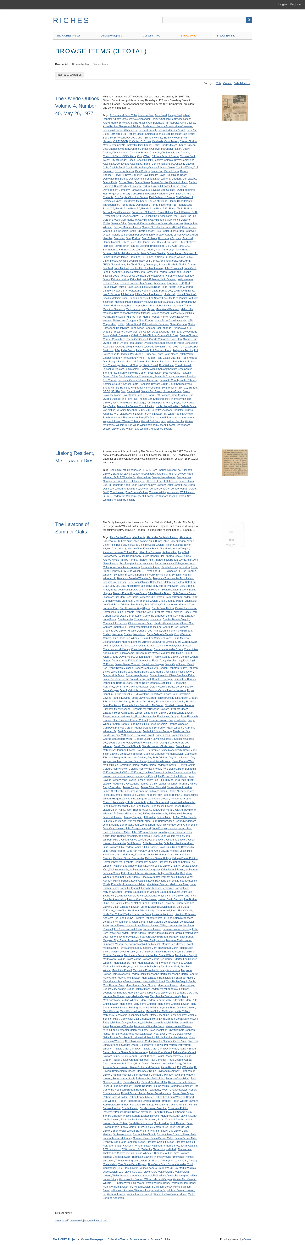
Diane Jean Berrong (137, 675)
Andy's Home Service (115, 122)
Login (282, 4)
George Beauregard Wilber (118, 738)
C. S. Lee (145, 141)
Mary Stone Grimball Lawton (179, 1007)
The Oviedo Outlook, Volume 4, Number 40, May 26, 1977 (78, 106)
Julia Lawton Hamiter (130, 847)
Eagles (193, 182)
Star (123, 391)
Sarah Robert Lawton (141, 1123)
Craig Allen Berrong (171, 660)
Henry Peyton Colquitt (125, 768)
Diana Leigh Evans (113, 675)
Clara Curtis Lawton (162, 641)
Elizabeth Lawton (140, 186)
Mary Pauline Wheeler (126, 1000)
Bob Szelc (188, 133)
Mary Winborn (111, 1011)
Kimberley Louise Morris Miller (128, 884)
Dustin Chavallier (123, 694)
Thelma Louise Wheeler (139, 1153)
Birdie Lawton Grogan (160, 597)
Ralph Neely (170, 354)
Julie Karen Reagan (114, 850)
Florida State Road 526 (154, 208)
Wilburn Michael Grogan (158, 1179)
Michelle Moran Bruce (154, 1022)
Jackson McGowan (113, 783)
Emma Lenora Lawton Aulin (118, 716)
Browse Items (188, 35)
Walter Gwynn (165, 1171)
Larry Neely (127, 290)
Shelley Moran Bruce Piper (159, 1127)
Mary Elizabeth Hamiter (155, 977)
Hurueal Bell (137, 245)
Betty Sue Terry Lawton (165, 585)
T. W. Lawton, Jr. (112, 1149)
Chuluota (155, 152)
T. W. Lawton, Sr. (131, 1149)
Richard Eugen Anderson (117, 1086)
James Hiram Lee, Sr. (133, 257)
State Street (133, 391)
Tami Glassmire (179, 395)
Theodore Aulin (162, 1153)
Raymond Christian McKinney (156, 1074)
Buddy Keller (151, 604)
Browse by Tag (80, 64)
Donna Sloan (142, 182)
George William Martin (146, 742)
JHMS (106, 264)
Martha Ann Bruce (134, 955)
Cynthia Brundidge (136, 167)
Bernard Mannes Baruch (171, 130)
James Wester (177, 257)
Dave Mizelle (150, 175)
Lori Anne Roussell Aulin (128, 929)
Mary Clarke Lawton (129, 977)
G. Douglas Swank (143, 735)
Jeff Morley (152, 260)
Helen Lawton (140, 765)
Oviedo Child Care (167, 335)
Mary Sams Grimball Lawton (173, 1003)
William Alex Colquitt (184, 1179)
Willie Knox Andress (122, 1190)
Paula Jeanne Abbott (179, 1059)
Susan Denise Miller (161, 1138)
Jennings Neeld (168, 260)
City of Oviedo (118, 160)
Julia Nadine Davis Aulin (180, 847)
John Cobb (190, 268)
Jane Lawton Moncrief (182, 802)
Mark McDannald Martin (164, 947)
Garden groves (111, 219)
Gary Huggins (158, 219)
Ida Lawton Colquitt (123, 776)
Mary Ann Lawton (170, 970)
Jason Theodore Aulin (137, 809)
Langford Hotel (111, 290)
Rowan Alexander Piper (145, 1112)
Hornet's (107, 245)
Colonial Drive (172, 160)
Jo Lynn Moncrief (112, 821)
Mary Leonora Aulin (171, 988)
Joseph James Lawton (133, 839)
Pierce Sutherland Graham (144, 1067)
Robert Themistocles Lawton (135, 1100)
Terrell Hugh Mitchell (164, 1149)
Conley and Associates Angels (133, 163)
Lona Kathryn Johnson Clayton (120, 921)
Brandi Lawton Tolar (185, 597)
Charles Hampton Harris (147, 619)
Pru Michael (137, 354)
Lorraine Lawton (152, 929)
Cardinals (157, 141)
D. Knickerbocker (124, 171)
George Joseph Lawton (148, 738)
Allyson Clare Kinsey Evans (143, 548)
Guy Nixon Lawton (179, 757)
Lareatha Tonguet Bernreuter (157, 888)
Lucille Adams (138, 933)
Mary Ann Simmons (114, 309)
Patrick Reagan (165, 1056)
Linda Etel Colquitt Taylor (117, 914)
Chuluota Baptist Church (175, 152)
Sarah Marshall (166, 1119)
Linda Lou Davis (141, 914)
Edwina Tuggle (111, 697)
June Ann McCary (137, 850)
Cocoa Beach (135, 160)
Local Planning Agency (135, 298)
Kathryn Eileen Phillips (158, 858)
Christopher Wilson (134, 634)
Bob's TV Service (112, 137)
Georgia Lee (189, 227)
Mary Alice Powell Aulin (146, 970)
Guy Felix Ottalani (157, 757)
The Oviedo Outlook (137, 492)
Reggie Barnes (117, 361)
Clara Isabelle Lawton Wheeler (157, 645)
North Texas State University (171, 320)
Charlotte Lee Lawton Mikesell (120, 630)
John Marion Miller (119, 832)
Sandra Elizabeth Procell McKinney (152, 1115)
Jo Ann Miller (164, 817)
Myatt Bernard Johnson (182, 1030)
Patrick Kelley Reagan (125, 1056)
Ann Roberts (172, 122)
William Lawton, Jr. (121, 1186)
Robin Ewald (150, 365)
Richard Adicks (131, 1082)
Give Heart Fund (165, 231)
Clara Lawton (184, 645)
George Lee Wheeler (164, 477)
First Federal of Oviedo (162, 197)
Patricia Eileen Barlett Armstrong (129, 1052)
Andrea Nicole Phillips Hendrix (120, 559)
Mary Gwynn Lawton (129, 981)
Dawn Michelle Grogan (129, 668)
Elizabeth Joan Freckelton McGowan (142, 705)
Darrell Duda (171, 171)
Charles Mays (168, 145)
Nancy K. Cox (168, 316)
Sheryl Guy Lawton (171, 1130)
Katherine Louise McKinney (118, 854)
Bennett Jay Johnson (115, 582)
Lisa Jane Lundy (122, 918)
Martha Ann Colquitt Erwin (117, 959)
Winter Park (132, 428)
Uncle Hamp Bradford (168, 406)
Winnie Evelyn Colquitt (139, 1194)
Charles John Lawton (115, 623)
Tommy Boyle (172, 402)
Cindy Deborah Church (160, 634)
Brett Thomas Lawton (146, 600)
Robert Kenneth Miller (141, 1097)
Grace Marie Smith (171, 750)
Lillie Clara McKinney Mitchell (132, 910)
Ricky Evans (180, 361)
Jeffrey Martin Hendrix (155, 813)
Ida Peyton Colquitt (146, 776)
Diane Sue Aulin (159, 675)
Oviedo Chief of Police (143, 335)
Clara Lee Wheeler (141, 649)
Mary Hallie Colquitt (154, 981)
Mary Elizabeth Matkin (181, 977)
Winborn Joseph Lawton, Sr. (174, 496)
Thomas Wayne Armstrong (168, 1156)
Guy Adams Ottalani (135, 757)
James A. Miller (149, 783)
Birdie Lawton (139, 597)
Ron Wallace (166, 365)
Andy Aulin (186, 559)
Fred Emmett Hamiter (130, 731)
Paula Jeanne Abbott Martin (118, 1063)
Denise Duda (127, 178)
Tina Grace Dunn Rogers (132, 1164)
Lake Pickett (168, 286)
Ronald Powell (183, 365)
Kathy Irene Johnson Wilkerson (138, 873)
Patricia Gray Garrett (160, 1052)
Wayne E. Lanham (166, 417)
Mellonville (187, 309)
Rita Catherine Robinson (178, 1086)
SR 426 (192, 387)
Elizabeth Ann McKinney (116, 701)
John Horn (145, 272)
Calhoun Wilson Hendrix (174, 604)
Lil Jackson (127, 294)
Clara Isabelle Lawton (126, 645)
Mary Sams (126, 1003)
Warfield (150, 417)
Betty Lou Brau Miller (121, 585)
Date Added (241, 83)
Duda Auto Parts (178, 182)
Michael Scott (167, 313)
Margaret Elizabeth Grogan (152, 936)
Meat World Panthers (167, 309)
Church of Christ (112, 156)
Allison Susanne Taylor (178, 544)
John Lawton (159, 272)
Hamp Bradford (184, 238)
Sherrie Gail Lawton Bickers (128, 1130)
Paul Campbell (158, 1059)
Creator (227, 83)
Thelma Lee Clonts (113, 1153)
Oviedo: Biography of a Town (147, 1044)
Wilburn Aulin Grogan (131, 1179)
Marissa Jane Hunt (113, 947)
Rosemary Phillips (178, 1108)
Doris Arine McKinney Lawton (132, 686)
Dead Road (179, 175)
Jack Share (182, 249)
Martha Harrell (167, 305)
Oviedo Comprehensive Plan (165, 339)
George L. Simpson (173, 738)
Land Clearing (185, 286)
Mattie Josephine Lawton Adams (168, 1015)
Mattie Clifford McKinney (159, 1011)
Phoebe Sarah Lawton (115, 1067)
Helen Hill (135, 242)
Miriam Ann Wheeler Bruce (149, 1026)
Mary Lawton (151, 988)
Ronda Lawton (130, 1108)
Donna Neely (126, 182)
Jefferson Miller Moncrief (127, 813)
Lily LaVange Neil (160, 910)
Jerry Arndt (184, 260)
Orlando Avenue (182, 328)
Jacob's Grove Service (153, 253)
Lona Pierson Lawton (122, 925)
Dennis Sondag (145, 178)
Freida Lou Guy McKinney (117, 735)
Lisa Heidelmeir (112, 298)
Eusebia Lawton (158, 720)
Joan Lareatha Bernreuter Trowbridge (154, 824)
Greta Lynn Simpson (131, 753)
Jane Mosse (143, 806)
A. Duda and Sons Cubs (123, 115)
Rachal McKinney (138, 1071)
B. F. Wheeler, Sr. (171, 571)
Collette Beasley (153, 160)
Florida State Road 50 (127, 208)
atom (58, 1220)
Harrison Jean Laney (135, 761)
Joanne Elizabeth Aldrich (173, 264)
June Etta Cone (156, 275)
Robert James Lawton (115, 1097)
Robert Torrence (161, 1100)
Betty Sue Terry (142, 585)
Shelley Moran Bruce (131, 1127)
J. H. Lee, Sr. (137, 249)
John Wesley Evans (148, 835)
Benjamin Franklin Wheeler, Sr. (120, 130)
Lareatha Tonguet (130, 888)
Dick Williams (162, 178)
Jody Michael (121, 268)
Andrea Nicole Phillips (178, 556)
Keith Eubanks (151, 279)
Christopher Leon (113, 634)
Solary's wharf (169, 387)
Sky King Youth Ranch (138, 387)
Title (218, 83)
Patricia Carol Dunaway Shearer (160, 1048)
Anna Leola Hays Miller (168, 563)
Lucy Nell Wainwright (185, 933)
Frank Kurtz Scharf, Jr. (144, 212)
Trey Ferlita (109, 406)
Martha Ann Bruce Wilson (159, 955)
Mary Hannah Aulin (113, 985)
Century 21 (118, 145)
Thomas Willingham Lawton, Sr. (169, 1160)
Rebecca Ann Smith (123, 1078)
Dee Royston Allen (182, 671)
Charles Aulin (125, 619)
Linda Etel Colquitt (181, 910)
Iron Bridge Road (155, 245)
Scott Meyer (169, 372)
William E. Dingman (114, 1183)
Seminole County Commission (136, 376)
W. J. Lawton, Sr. (157, 413)
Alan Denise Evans (120, 537)
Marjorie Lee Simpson (137, 947)
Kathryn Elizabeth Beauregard (130, 862)
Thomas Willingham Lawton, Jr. (132, 1160)
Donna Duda (110, 182)
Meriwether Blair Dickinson (136, 1018)
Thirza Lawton (180, 1153)
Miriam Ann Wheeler (121, 1026)
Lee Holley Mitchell (120, 903)
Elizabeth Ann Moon (143, 701)
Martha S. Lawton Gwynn (117, 966)
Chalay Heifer (133, 145)
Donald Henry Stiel (140, 679)
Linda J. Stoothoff (186, 294)
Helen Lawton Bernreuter (163, 765)
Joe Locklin (136, 268)
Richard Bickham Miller (154, 1082)
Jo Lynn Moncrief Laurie (137, 821)
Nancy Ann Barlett (113, 1033)
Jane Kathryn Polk (122, 802)
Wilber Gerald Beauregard (174, 1175)
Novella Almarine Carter (138, 1041)
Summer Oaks (141, 1138)
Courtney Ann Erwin (147, 660)
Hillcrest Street (187, 242)
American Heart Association (174, 119)
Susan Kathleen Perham (129, 1145)
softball (156, 387)
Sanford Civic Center (180, 369)
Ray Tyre (151, 357)
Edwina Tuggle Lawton (134, 697)
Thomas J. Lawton (142, 1156)
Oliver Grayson (178, 324)
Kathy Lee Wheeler (168, 873)
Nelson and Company (125, 320)
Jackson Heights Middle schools (121, 253)
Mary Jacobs (133, 309)
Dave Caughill (133, 175)
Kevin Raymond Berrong (162, 880)
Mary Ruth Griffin (175, 1000)
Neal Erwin (160, 1033)
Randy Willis (137, 357)
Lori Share (155, 298)
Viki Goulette (153, 410)
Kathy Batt (136, 279)
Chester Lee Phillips (149, 630)
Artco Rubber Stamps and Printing (122, 126)
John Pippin (175, 272)
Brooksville (137, 604)
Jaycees (123, 260)
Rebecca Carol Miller (177, 1078)
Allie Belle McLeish (121, 544)
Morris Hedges (151, 316)
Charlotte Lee (154, 627)
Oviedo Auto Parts (171, 331)
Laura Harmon (123, 891)
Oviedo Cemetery (120, 335)
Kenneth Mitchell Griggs (116, 880)
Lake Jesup (134, 286)
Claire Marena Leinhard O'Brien (132, 641)
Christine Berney (139, 152)
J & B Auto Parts (175, 245)
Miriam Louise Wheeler (179, 1026)
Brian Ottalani (121, 604)
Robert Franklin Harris (158, 1093)
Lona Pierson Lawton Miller (150, 925)
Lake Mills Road (151, 286)
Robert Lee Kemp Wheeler (170, 1097)
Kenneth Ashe (111, 283)
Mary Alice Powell (122, 970)
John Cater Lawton (113, 828)
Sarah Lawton (181, 1115)
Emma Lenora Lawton (180, 712)
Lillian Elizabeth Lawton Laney (158, 906)
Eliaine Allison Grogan (184, 697)
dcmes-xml (76, 1220)
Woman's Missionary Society (156, 428)
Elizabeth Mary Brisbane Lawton (150, 709)
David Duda (165, 175)
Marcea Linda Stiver (175, 301)
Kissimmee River (179, 884)
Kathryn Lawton (120, 279)
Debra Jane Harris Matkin (156, 671)
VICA (142, 410)
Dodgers (176, 178)
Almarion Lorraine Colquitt (174, 548)
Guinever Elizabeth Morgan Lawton (164, 753)
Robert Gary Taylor (183, 1093)
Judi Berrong (134, 843)
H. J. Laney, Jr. (166, 238)
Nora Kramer (146, 320)
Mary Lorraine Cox (180, 992)
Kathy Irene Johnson (172, 869)
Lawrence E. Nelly (183, 290)
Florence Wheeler (156, 724)
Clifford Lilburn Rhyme (148, 656)
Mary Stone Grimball (150, 1007)
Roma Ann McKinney (141, 1104)
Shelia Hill (109, 387)
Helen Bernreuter (121, 765)
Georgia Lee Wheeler (115, 231)
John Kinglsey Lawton (164, 828)
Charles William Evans (166, 623)
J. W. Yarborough (164, 249)
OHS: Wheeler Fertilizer (155, 324)
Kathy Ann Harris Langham (144, 869)
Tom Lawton (131, 1168)
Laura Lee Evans (169, 891)
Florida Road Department (135, 204)
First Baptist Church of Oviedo (131, 197)
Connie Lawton (170, 656)
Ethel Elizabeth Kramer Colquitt (130, 720)
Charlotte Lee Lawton (175, 627)
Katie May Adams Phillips (155, 877)
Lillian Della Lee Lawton (148, 294)
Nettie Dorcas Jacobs (179, 1033)
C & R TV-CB (120, 141)
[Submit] (249, 20)
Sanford (162, 369)
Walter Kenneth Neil (146, 1175)
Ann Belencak (156, 122)
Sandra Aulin (184, 1112)
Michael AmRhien (130, 313)
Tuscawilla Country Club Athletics (135, 406)
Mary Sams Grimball (145, 1003)
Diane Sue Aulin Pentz (115, 679)
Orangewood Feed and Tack (145, 328)
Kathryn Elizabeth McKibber (164, 862)
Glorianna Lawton (125, 750)
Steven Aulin (189, 1134)
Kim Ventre (160, 283)
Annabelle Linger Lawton (175, 567)
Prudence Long (153, 354)
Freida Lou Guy (181, 731)
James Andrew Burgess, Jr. (182, 253)
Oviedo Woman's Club (158, 346)
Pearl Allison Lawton (162, 1063)
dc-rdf (65, 1220)
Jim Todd (132, 264)
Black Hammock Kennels (151, 133)
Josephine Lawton (176, 839)
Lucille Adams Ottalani (159, 933)
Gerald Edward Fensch (141, 231)
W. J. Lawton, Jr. (138, 413)
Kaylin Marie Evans (181, 877)
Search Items (100, 64)
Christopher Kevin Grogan (177, 630)
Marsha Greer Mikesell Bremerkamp (157, 951)
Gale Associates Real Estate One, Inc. (175, 216)
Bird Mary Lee (122, 597)
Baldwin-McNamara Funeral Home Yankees (167, 126)
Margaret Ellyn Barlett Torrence (120, 940)
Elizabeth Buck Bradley (116, 186)
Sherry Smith (152, 1130)
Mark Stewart (150, 305)
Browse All (61, 64)
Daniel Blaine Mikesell (127, 664)
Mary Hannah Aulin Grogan (141, 985)
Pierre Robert (168, 1067)
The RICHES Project (68, 35)
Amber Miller (169, 552)
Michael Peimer (150, 313)
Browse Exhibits (226, 35)
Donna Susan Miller (161, 682)
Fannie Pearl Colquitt (133, 724)
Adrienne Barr (146, 115)
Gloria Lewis (167, 746)
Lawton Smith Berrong (170, 899)
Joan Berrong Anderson (181, 821)
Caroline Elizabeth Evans (127, 612)
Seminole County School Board (120, 384)
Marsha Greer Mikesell (123, 951)
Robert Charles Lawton (174, 1089)
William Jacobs (175, 421)
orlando (167, 328)
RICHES (71, 20)
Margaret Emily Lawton (152, 940)
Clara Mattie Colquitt (156, 653)
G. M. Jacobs (145, 216)
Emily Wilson (135, 712)
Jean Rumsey (137, 260)
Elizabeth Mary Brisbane (117, 709)
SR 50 (106, 391)
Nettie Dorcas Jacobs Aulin (118, 1037)
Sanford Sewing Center (133, 372)
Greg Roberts (149, 238)
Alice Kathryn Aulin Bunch (147, 541)
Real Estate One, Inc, (169, 357)
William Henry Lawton (166, 1183)
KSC (181, 283)
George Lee (176, 223)
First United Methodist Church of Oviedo (145, 201)
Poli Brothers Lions (160, 350)
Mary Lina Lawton (138, 992)
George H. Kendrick (139, 223)
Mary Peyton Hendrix (152, 1000)
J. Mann (149, 249)
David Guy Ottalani (175, 664)
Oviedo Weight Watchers (131, 346)
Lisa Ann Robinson (162, 914)
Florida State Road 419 (163, 204)
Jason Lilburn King (113, 809)
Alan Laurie (138, 537)
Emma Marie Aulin (145, 716)
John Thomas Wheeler (123, 835)
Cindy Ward (143, 156)
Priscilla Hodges (119, 354)
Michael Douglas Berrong (126, 1022)
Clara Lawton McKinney (116, 649)
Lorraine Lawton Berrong (177, 929)
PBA (117, 350)
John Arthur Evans (187, 824)
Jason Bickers (182, 806)
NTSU (121, 324)
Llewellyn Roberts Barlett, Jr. (149, 918)
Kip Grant (172, 283)
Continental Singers (163, 163)
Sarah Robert (120, 1123)
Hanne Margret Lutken (115, 242)
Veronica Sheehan (127, 410)
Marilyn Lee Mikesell (149, 944)
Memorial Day (111, 313)
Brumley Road (171, 137)
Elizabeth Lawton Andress (179, 705)
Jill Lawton (150, 817)
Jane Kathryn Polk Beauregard (151, 802)
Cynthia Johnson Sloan (161, 167)
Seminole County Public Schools (178, 380)
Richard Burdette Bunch (181, 1082)
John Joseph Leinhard (138, 828)
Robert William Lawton (184, 1100)
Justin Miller (186, 850)
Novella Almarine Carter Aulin (170, 1041)
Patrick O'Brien (147, 1056)
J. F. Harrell (122, 249)
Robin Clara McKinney (115, 1104)
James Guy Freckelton (115, 791)
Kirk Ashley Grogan (157, 884)
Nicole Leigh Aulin (144, 1037)
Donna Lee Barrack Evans (118, 682)
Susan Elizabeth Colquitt (152, 1142)
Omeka (247, 1239)
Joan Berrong (159, 821)
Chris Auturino (120, 152)
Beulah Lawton (170, 589)
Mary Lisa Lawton (159, 992)
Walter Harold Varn (123, 1175)
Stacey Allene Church (169, 1134)
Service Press (184, 384)
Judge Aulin (119, 843)
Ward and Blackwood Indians (127, 417)
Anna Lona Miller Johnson (125, 567)
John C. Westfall (174, 268)
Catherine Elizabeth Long (157, 615)
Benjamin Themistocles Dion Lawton (173, 578)
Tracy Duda (188, 402)
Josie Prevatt (120, 275)
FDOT (179, 189)
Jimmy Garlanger (147, 264)
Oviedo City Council (137, 339)
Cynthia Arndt (117, 167)
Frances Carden (124, 727)
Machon (119, 301)
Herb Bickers (169, 768)
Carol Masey (171, 141)
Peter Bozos (128, 350)
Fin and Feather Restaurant (153, 193)
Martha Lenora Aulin (125, 962)
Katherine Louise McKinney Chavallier (157, 854)
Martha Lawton (141, 959)
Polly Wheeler (185, 1067)
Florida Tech (176, 208)
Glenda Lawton (150, 746)
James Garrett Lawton (179, 787)
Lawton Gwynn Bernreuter (142, 899)
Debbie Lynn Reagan (155, 668)
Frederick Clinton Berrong (157, 731)
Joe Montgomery (153, 268)
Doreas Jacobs (159, 182)
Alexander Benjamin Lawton (162, 537)
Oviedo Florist (110, 342)
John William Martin (172, 835)
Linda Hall (169, 294)
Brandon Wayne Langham (118, 600)
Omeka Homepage (111, 35)
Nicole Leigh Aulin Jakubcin (172, 1037)
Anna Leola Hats (144, 563)
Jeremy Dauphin (133, 817)
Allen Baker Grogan (174, 541)
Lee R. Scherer (111, 294)
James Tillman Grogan (176, 794)
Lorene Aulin (174, 925)
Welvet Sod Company (153, 421)
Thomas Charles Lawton (117, 1156)
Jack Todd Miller (184, 780)
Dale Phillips (142, 171)
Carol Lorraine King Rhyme (135, 608)
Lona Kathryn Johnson (179, 918)
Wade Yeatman (176, 413)
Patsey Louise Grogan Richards (131, 1059)
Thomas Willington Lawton (164, 492)
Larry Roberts (143, 290)
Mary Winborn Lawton (132, 1011)
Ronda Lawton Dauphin (153, 1108)
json (85, 1220)
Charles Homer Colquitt (176, 619)
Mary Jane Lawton (168, 985)
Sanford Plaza (111, 372)
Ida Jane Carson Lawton (177, 772)
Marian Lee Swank (125, 944)
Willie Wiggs (140, 425)
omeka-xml (95, 1220)
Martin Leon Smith (142, 966)
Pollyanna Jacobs (183, 350)
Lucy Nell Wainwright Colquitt (119, 936)
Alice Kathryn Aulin (121, 541)
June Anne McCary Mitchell (163, 850)
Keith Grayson (168, 279)
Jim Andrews (118, 264)
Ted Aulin (147, 1149)
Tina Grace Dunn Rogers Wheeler (167, 1164)
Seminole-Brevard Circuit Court (157, 384)
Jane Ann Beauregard (134, 798)
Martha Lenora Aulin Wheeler (154, 962)
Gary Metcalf (174, 219)
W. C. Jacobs (120, 413)
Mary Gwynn (110, 981)
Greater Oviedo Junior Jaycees (173, 234)
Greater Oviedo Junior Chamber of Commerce (129, 234)
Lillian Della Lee (165, 903)
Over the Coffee (142, 331)
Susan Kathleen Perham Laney (161, 1145)
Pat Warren (170, 1044)
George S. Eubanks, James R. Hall (161, 227)
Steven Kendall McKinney (117, 1138)
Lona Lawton (171, 921)
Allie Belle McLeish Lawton (148, 544)
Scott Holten (154, 372)
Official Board (133, 324)
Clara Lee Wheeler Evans (168, 649)
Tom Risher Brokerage (132, 402)
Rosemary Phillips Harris (117, 1112)
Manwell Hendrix (153, 301)
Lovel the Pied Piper (173, 298)
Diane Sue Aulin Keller (182, 675)
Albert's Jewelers (122, 119)
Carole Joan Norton (163, 608)
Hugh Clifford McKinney (128, 772)
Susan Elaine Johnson (124, 1142)
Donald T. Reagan (162, 679)
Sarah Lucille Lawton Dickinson (138, 1119)
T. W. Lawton (162, 395)
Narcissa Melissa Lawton (138, 1033)
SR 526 (115, 391)
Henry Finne (149, 242)
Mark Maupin (134, 305)
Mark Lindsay (118, 305)
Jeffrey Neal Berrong (180, 813)
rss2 (105, 1220)
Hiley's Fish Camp (167, 242)
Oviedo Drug (190, 339)
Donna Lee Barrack (185, 679)
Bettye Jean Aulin (120, 589)
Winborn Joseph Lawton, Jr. (163, 425)
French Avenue (128, 216)
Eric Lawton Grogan (168, 716)
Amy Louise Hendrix (123, 556)
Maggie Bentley (134, 301)
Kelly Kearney (185, 279)
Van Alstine (109, 410)
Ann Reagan (127, 563)
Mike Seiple (119, 316)
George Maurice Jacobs (127, 227)
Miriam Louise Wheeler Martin (120, 1030)
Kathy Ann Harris (118, 869)
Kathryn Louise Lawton (158, 865)
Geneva (184, 735)
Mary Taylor (148, 309)
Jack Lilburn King (163, 780)
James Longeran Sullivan (143, 791)
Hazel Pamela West (159, 761)
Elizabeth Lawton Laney (164, 186)
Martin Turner (184, 305)
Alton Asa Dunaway (150, 552)
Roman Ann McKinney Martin (171, 1104)
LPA (188, 298)
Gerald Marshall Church (127, 746)
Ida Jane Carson (152, 772)
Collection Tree (151, 35)
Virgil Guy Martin (176, 1168)
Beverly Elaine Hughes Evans (130, 593)
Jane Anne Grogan (158, 798)
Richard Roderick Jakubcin (148, 1086)
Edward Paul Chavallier (175, 694)
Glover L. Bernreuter (148, 750)
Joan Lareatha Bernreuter (117, 824)
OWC (176, 346)
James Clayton (131, 787)
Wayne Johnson (112, 421)
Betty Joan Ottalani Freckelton (167, 582)
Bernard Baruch (148, 130)
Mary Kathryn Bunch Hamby (127, 988)
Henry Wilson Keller (150, 768)
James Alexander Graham (173, 783)
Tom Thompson (155, 402)
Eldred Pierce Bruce (159, 697)
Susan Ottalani (188, 1145)
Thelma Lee (184, 1149)
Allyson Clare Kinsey (114, 548)
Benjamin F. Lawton (125, 574)
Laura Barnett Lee (162, 290)
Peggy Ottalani (183, 1063)
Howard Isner (121, 245)
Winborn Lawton (116, 1194)
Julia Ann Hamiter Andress (179, 843)
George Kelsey (159, 223)
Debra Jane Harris (130, 671)
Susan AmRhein (172, 391)
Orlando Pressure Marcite (117, 331)
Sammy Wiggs (149, 369)
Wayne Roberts (131, 421)
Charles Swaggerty (119, 148)
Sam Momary (131, 369)
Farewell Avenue (140, 189)
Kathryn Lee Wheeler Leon (129, 865)
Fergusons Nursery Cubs (123, 193)
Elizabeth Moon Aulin (115, 712)
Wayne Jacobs (186, 417)
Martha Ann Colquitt (186, 955)
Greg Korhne (133, 238)
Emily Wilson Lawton (155, 712)
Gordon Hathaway (185, 231)
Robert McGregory (131, 365)
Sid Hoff (120, 387)
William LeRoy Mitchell (169, 1186)
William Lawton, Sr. (144, 1186)
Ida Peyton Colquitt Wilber (172, 776)
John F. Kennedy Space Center (120, 272)
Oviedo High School (131, 342)
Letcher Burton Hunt (143, 903)
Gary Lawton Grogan (167, 735)
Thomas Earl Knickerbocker (153, 398)
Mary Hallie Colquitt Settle (180, 981)
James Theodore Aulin (149, 794)
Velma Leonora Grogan (153, 1168)
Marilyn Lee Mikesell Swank (177, 944)
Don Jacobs (189, 178)
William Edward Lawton (139, 1183)
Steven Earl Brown (151, 391)
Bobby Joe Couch (133, 137)
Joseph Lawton (155, 839)
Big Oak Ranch (126, 133)
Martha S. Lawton (182, 962)
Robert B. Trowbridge (148, 1089)
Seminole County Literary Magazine (138, 380)
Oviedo (156, 331)
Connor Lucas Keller (123, 660)
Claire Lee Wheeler (129, 638)
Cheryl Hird (157, 148)
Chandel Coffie (150, 145)
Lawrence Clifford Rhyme (130, 895)
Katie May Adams (130, 877)
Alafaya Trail (175, 115)
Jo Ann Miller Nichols (184, 817)
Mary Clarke (110, 977)
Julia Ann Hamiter (153, 843)
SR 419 (183, 387)
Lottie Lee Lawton (119, 933)
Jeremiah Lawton (112, 817)
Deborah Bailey (178, 668)
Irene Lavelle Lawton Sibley (137, 780)
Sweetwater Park (132, 395)
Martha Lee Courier (162, 959)
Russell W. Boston (113, 369)
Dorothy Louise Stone (162, 686)
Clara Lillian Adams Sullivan (128, 653)
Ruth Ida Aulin (168, 1112)
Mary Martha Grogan (137, 996)
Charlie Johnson (140, 148)
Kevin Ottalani (139, 880)
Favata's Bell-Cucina (162, 189)
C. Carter (134, 141)
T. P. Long (148, 395)
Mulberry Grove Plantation (152, 1030)
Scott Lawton (161, 1123)
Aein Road (161, 115)
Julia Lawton (110, 847)
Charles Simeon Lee (169, 470)
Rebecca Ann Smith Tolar (150, 1078)
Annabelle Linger (150, 567)
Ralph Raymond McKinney (164, 1071)
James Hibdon (111, 257)
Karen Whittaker (175, 275)
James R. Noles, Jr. (156, 257)
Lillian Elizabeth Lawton (125, 906)
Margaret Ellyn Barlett (181, 936)
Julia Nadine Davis (154, 847)
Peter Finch (142, 350)
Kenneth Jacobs (129, 283)
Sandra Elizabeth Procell (117, 1115)
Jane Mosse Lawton (162, 806)
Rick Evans (152, 361)
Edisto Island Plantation (148, 694)
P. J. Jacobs (186, 346)
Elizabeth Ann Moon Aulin (169, 701)
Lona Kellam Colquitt (151, 921)
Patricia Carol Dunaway (127, 1048)
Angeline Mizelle (137, 122)
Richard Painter (136, 361)
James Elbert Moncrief (153, 787)
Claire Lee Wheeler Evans (156, 638)
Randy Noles (121, 357)
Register (296, 4)
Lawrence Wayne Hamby (160, 895)
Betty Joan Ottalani (138, 582)
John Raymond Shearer (171, 832)
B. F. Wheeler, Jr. (151, 571)
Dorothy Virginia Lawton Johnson (167, 690)
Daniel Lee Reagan (153, 664)
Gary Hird (143, 219)
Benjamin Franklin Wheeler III (153, 574)
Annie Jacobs (187, 122)
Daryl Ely (119, 175)
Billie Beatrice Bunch (159, 593)
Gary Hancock (129, 219)
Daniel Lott (157, 171)
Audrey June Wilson (129, 571)
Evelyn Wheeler (177, 720)
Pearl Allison (142, 1063)
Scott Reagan (177, 1123)
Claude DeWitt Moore (122, 656)
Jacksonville (132, 783)
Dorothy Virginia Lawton (133, 690)
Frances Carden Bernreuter (150, 727)
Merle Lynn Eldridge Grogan (168, 1018)
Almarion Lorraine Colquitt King (120, 552)
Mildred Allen (134, 316)
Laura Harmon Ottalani (146, 891)
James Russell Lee (125, 794)
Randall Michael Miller (125, 1074)
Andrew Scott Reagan (167, 559)
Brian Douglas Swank (171, 600)
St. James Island (122, 1134)
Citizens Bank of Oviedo (165, 156)
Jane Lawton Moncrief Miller (119, 806)
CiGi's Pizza (129, 156)
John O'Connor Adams (144, 832)
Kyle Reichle (119, 286)
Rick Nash (165, 361)
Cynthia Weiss (184, 167)
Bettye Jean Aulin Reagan (145, 589)
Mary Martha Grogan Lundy (165, 996)
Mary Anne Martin (157, 974)
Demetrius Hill (111, 178)
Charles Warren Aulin (140, 623)
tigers (115, 402)
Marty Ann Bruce (163, 966)
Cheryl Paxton (173, 148)
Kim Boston (145, 283)
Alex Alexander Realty (145, 119)
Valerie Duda (188, 406)
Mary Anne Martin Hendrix (182, 974)
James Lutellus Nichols (172, 791)
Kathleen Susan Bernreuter (128, 858)
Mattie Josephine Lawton (134, 1015)
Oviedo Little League (155, 342)
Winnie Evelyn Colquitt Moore (170, 1194)
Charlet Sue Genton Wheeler (128, 627)
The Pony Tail (129, 398)
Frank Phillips (165, 212)
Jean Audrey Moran (162, 809)
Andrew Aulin (146, 559)
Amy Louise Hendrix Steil (150, 556)
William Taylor (124, 425)
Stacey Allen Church (144, 1134)
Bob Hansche (173, 133)
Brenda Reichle (153, 137)
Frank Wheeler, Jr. (177, 727)
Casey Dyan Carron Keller (127, 615)
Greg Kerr (119, 238)
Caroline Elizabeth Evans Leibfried (162, 612)
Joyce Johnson (137, 275)
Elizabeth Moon (178, 709)
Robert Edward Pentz (133, 1093)
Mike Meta (182, 313)
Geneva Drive (119, 223)
